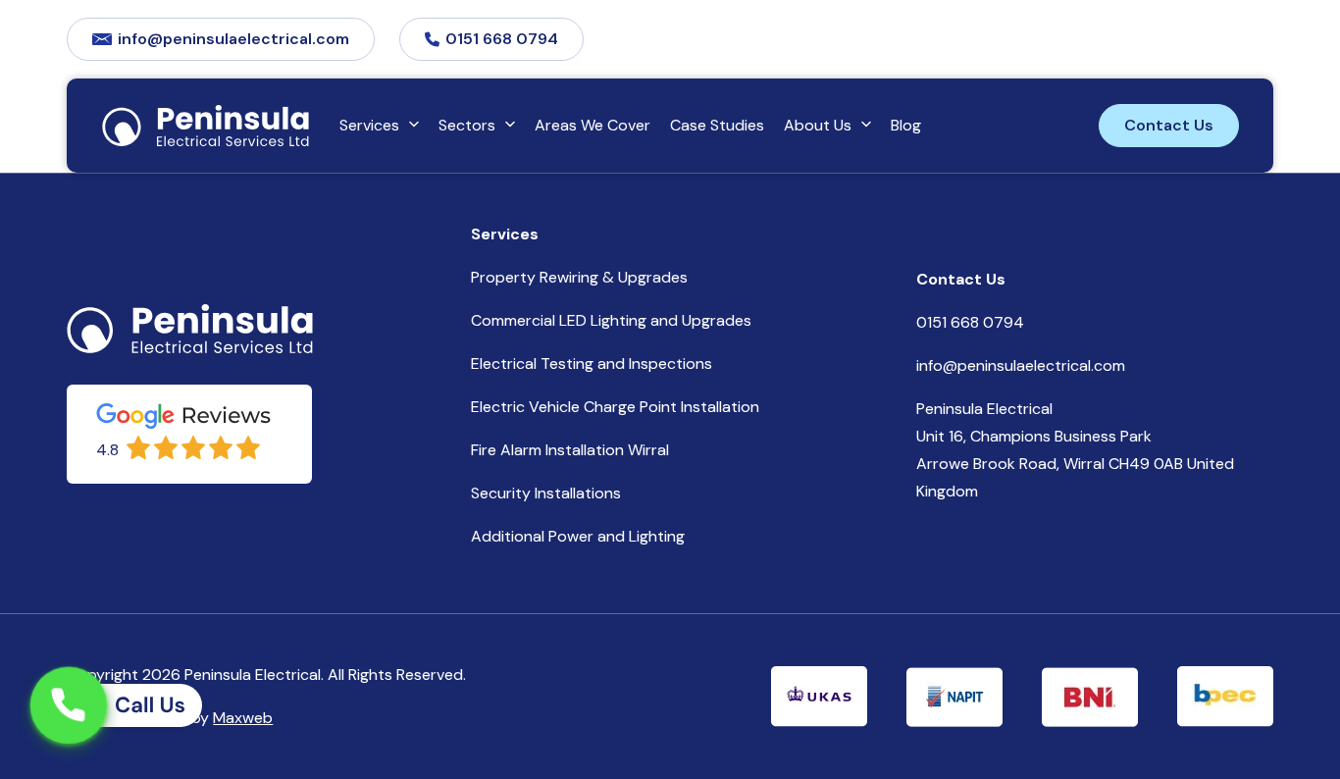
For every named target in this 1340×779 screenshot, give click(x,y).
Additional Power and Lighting (578, 536)
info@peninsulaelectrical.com (233, 38)
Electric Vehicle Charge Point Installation (615, 406)
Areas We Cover (592, 125)
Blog (906, 125)
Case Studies (717, 125)
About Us (817, 125)
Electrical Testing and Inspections (591, 363)
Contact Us (1168, 125)
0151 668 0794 (501, 38)
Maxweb (243, 717)
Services (369, 125)
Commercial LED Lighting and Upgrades (611, 320)
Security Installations (546, 493)
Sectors (466, 125)
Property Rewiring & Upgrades (579, 277)
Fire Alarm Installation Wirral (570, 450)
